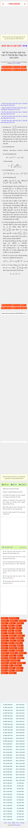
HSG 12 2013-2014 (7, 791)
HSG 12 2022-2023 (7, 816)
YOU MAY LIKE (8, 547)
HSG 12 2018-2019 (7, 805)
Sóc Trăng (11, 655)
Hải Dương (11, 635)
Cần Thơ (18, 628)
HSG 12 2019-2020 (7, 808)
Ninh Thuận (12, 648)
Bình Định (3, 623)
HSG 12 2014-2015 (7, 794)
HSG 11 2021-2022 (20, 774)
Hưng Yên (3, 635)
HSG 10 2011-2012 (7, 746)
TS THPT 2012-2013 (8, 710)
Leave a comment (16, 63)
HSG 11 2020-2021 (20, 772)
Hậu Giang (3, 638)
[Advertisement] (14, 20)
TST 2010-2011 (20, 783)
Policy (17, 822)
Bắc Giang (19, 623)
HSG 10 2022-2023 (7, 777)
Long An (3, 643)
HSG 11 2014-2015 (20, 755)
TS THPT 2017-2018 (8, 724)
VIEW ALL (22, 547)
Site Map (22, 822)
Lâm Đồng (17, 643)
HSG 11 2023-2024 (20, 780)
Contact (9, 822)
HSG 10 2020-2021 (7, 772)
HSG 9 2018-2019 (20, 727)
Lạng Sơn (3, 645)
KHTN (10, 638)
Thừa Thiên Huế (14, 660)
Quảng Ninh (21, 653)
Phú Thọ (3, 650)
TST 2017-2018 (20, 802)
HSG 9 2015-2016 (20, 718)
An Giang (3, 618)
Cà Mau (10, 628)
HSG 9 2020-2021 (20, 732)
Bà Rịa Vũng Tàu (13, 618)
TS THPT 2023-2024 (8, 741)
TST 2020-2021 (20, 811)
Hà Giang (10, 630)
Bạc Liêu (11, 623)
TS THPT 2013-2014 (8, 713)
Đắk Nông (18, 670)
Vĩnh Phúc (3, 668)
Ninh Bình (3, 648)
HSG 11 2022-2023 (20, 777)
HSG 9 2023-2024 (20, 741)
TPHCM (3, 658)
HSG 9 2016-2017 (20, 721)
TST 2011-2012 (20, 786)
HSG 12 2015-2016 (7, 797)
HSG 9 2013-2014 (20, 713)
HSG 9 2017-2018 (20, 724)
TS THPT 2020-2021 (8, 732)
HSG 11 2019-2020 (20, 769)
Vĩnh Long (16, 665)
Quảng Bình (18, 650)
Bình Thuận (21, 620)
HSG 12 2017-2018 (7, 802)
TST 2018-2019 (20, 805)
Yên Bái (11, 668)
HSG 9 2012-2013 (20, 710)
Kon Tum (12, 640)
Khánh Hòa (18, 638)
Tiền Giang (3, 663)
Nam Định (11, 645)
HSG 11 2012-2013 (20, 749)
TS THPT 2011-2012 (8, 707)
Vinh (10, 665)
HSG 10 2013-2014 (7, 752)
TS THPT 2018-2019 (8, 727)
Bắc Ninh (10, 625)
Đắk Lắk (10, 670)
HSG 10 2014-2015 (7, 755)
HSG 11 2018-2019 (20, 766)
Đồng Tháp (11, 672)
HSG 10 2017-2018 (7, 763)
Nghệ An (19, 645)
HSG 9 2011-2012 (20, 707)
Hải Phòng (20, 635)
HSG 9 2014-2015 (20, 716)
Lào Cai (10, 643)
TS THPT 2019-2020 (8, 730)
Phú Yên (10, 650)
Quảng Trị (3, 655)
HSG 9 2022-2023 (20, 738)
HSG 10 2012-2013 (7, 749)
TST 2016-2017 (20, 800)
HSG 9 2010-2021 (20, 704)
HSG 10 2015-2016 (7, 758)
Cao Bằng (3, 628)
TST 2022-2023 (20, 816)
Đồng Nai (3, 672)
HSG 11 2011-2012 (20, 746)
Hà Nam (17, 630)
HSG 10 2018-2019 (7, 766)
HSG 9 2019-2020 (20, 730)
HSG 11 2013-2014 (20, 752)
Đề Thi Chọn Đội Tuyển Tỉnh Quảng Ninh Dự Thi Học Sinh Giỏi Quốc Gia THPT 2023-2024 (14, 37)
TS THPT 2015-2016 (8, 718)
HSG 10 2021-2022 (7, 774)
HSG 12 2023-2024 (7, 819)
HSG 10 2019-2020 (7, 769)
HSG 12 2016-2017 (7, 800)
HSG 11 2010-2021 (20, 744)
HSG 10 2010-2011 (7, 744)
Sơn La (18, 655)
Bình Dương (4, 620)
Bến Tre (17, 625)
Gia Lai (3, 630)
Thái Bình (19, 658)
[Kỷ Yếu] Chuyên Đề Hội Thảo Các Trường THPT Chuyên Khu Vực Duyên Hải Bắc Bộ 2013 (14, 477)
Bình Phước (12, 620)
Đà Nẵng (3, 670)
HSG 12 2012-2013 (7, 788)
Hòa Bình (17, 633)
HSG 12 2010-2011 (7, 783)
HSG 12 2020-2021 (7, 811)
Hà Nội (2, 633)
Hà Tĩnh (10, 633)
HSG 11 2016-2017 (20, 760)
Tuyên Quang (20, 663)
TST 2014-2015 (20, 794)
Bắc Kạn (3, 625)
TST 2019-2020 (20, 808)
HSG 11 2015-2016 (20, 758)
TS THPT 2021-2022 (8, 735)
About (5, 822)
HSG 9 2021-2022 (20, 735)
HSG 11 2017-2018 (20, 763)
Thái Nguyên (4, 660)
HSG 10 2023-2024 (7, 780)
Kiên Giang (3, 640)
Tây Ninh (3, 665)
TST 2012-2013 (20, 788)
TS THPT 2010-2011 (8, 704)
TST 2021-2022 (20, 814)
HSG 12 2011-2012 (7, 786)
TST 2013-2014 (20, 791)
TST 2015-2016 (20, 797)
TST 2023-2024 (20, 819)
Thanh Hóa (11, 658)
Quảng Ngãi (12, 653)
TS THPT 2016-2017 (8, 721)
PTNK (19, 648)
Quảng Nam (4, 653)
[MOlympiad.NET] (13, 4)
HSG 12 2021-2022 (7, 814)
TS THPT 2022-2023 (8, 738)
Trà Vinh (12, 663)
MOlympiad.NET (17, 825)
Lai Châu (19, 640)
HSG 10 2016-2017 (7, 760)
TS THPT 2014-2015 (8, 716)
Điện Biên (18, 668)
